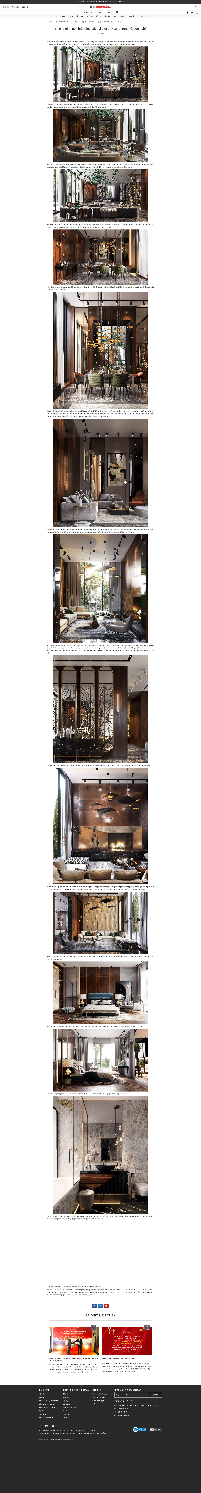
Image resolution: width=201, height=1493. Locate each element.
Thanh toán (43, 1414)
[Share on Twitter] (100, 1306)
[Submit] (196, 6)
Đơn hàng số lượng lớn (100, 1397)
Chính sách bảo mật (46, 1418)
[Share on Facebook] (94, 1306)
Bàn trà (79, 16)
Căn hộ (65, 1394)
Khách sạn (66, 1411)
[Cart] (197, 12)
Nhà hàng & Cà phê (69, 1407)
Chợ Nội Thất (55, 1439)
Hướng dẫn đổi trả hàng (47, 1407)
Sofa (70, 16)
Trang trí (142, 16)
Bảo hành (42, 1411)
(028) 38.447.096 (122, 1412)
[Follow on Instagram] (46, 1426)
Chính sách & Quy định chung (49, 1401)
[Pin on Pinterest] (106, 1306)
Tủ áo (98, 16)
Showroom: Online (123, 1408)
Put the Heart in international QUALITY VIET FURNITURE (100, 2)
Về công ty (99, 12)
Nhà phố (66, 1397)
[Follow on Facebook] (40, 1426)
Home (51, 22)
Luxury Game (59, 16)
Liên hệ (25, 7)
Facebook (117, 12)
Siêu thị (65, 1418)
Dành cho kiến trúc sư (99, 1394)
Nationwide (11, 7)
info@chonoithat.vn (123, 1415)
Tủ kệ (122, 16)
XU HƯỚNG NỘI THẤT (62, 22)
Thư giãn (131, 16)
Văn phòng (66, 1404)
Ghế (114, 16)
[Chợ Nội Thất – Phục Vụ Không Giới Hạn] (100, 7)
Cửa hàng (42, 1397)
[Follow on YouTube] (53, 1426)
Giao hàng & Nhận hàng (47, 1404)
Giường (89, 16)
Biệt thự (75, 22)
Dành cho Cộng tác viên (98, 1402)
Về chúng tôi (43, 1394)
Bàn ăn (107, 16)
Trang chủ (87, 12)
